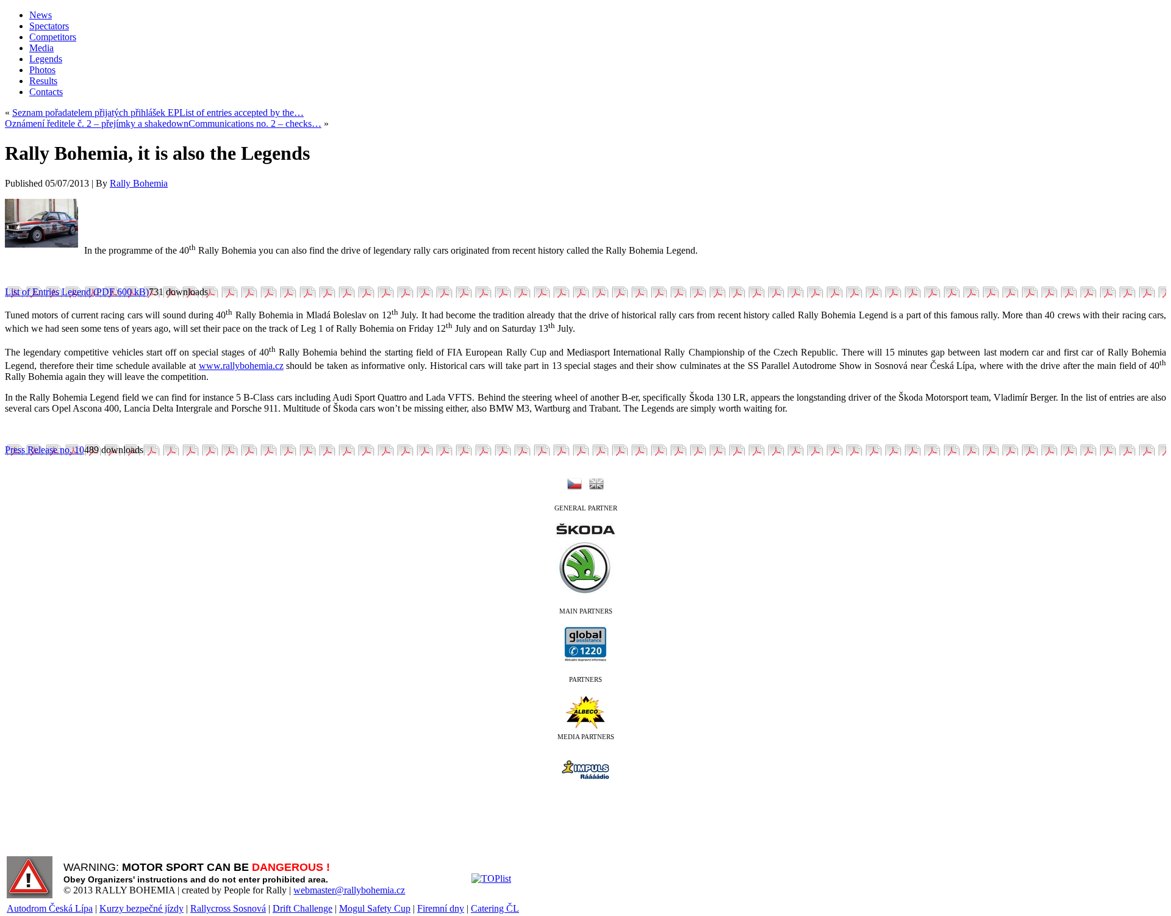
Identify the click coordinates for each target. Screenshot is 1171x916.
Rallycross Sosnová (228, 908)
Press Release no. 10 (44, 450)
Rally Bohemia (139, 183)
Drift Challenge (302, 908)
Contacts (46, 92)
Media (41, 48)
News (40, 15)
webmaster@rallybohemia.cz (349, 890)
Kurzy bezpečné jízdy (141, 908)
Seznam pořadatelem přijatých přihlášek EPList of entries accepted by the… (158, 112)
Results (43, 81)
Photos (42, 70)
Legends (45, 59)
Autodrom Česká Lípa (50, 908)
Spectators (49, 26)
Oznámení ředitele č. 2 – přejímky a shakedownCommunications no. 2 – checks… (163, 123)
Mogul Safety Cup (374, 908)
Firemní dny (440, 908)
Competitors (52, 37)
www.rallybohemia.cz (241, 365)
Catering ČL (495, 908)
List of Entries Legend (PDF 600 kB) (77, 292)
